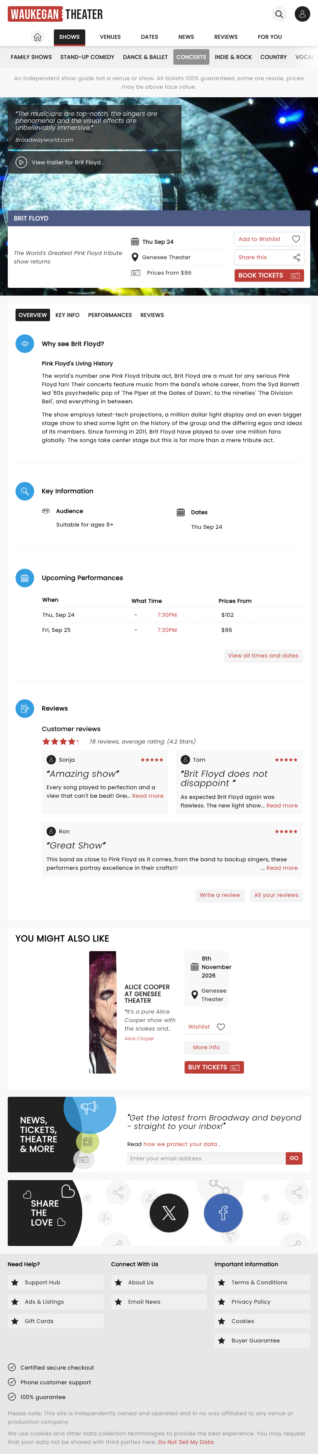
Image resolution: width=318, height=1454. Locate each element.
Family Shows (31, 57)
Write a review (220, 895)
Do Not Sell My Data (186, 1442)
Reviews (226, 37)
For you (270, 37)
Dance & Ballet (145, 57)
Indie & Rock (233, 57)
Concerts (191, 57)
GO (294, 1158)
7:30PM (167, 615)
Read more (148, 796)
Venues (110, 37)
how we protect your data (181, 1144)
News (186, 37)
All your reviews (276, 895)
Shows (69, 37)
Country (274, 57)
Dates (149, 37)
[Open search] (279, 14)
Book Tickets (260, 275)
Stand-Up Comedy (87, 57)
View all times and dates (263, 655)
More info (207, 1047)
